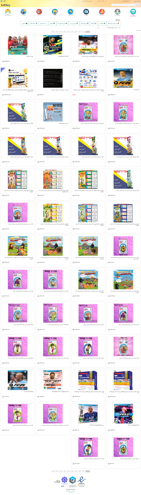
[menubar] (70, 23)
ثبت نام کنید (125, 1)
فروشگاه (117, 20)
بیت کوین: (90, 1)
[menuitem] (25, 23)
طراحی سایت (70, 492)
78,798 (86, 1)
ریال (99, 1)
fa (5, 0)
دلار (83, 1)
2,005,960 (102, 1)
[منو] (1, 1)
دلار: (105, 1)
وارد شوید (136, 1)
